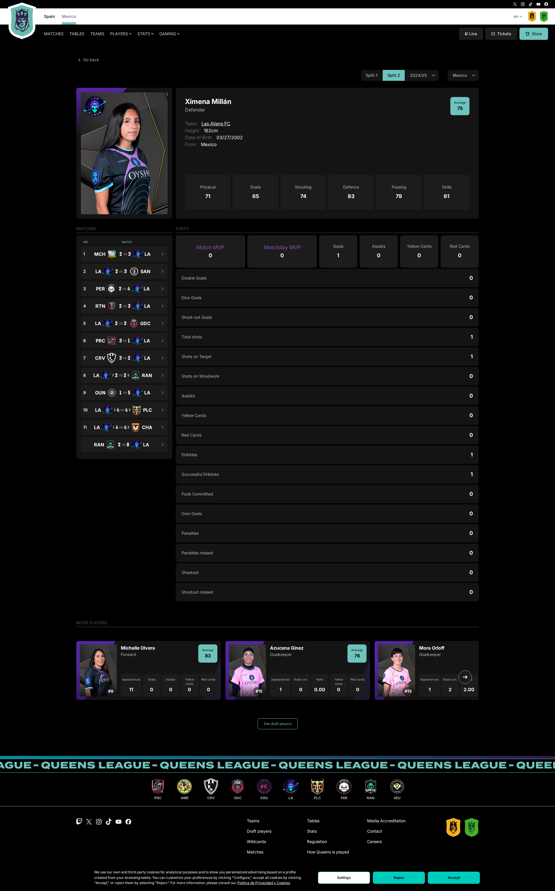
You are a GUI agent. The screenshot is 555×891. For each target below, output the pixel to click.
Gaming (167, 33)
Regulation (317, 841)
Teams (97, 33)
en (516, 16)
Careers (374, 841)
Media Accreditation (386, 820)
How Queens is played (328, 851)
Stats (143, 33)
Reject (399, 877)
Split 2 (393, 75)
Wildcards (256, 841)
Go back (90, 59)
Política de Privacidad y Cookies (263, 883)
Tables (76, 33)
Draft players (259, 831)
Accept (454, 877)
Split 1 (372, 75)
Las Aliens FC (215, 123)
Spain (49, 16)
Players (119, 33)
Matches (54, 33)
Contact (374, 831)
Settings (344, 877)
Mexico (69, 16)
